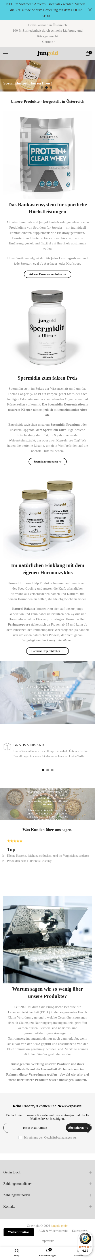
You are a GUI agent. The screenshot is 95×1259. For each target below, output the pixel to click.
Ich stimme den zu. (50, 1137)
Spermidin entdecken (46, 461)
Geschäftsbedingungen (58, 1137)
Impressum (47, 1241)
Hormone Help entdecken (45, 651)
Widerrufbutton (19, 1232)
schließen (90, 9)
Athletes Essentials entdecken (46, 274)
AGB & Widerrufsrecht (53, 1230)
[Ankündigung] (46, 10)
